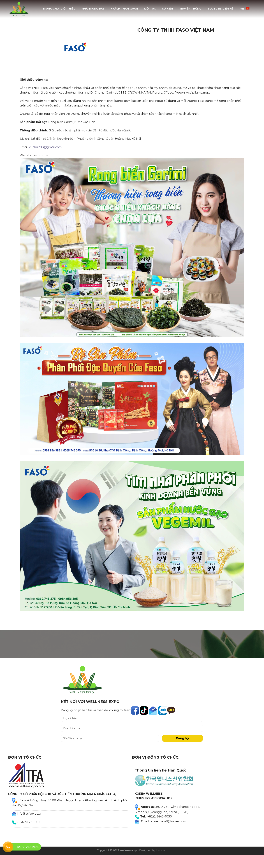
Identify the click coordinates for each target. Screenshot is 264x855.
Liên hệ (228, 8)
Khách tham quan (124, 8)
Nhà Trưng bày (93, 8)
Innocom (161, 850)
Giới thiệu (68, 8)
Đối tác (150, 8)
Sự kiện (167, 8)
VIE (242, 8)
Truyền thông (190, 8)
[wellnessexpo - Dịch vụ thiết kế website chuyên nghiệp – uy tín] (19, 9)
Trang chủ (51, 8)
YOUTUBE (214, 8)
